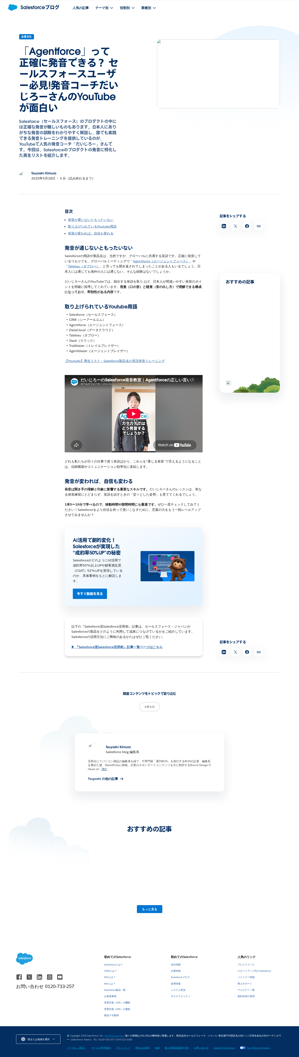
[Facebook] (19, 979)
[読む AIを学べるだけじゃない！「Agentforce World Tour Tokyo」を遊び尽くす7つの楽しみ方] (115, 879)
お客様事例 (110, 996)
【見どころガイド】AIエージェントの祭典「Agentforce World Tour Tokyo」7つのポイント (183, 904)
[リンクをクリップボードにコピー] (258, 226)
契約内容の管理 (246, 996)
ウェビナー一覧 (246, 990)
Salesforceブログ (180, 977)
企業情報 (176, 971)
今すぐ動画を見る (90, 594)
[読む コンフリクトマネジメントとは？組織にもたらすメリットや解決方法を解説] (239, 363)
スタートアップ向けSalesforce (254, 971)
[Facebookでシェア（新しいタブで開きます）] (247, 226)
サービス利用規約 (101, 1047)
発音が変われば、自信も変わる (90, 233)
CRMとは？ (110, 971)
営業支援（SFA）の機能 (117, 1002)
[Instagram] (50, 979)
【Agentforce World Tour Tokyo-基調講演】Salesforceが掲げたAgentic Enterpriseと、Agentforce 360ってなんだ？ (46, 906)
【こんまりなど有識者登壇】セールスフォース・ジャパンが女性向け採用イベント (250, 904)
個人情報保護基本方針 (177, 1047)
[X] (29, 979)
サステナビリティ (180, 996)
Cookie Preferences (224, 1047)
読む (104, 769)
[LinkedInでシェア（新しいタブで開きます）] (224, 226)
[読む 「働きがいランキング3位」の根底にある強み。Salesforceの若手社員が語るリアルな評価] (239, 317)
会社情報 (176, 964)
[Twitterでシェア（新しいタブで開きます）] (235, 226)
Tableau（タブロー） (83, 266)
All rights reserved (114, 1035)
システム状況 (178, 990)
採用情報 (176, 983)
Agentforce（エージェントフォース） (161, 261)
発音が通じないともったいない (90, 220)
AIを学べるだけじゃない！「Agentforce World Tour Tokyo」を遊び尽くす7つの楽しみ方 (115, 904)
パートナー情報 (246, 977)
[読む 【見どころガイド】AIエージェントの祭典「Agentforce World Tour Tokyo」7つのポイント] (183, 879)
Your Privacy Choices (258, 1047)
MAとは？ (109, 983)
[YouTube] (60, 979)
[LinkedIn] (39, 979)
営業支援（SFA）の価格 (117, 1009)
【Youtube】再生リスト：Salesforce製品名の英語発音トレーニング (115, 361)
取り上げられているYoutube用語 (92, 226)
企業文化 (26, 36)
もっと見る (149, 909)
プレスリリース (246, 964)
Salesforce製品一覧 (114, 990)
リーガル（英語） (76, 1047)
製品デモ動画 (111, 1015)
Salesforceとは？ (113, 964)
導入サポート (245, 983)
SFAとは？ (110, 977)
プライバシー (123, 1047)
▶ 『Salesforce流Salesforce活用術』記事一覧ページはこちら (117, 647)
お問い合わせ (201, 1047)
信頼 (157, 1047)
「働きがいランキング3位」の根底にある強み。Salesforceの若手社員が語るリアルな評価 (249, 334)
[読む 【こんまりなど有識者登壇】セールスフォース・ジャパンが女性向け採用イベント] (251, 879)
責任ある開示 (142, 1047)
